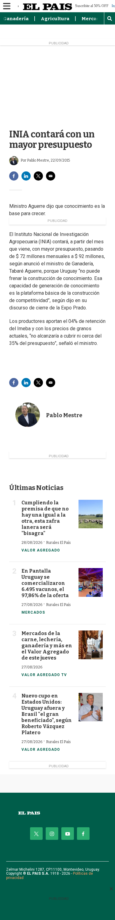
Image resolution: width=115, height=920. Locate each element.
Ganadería (16, 18)
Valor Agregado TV (44, 675)
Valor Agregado (40, 550)
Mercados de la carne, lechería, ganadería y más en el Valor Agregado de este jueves (46, 645)
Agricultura (55, 18)
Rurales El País (58, 542)
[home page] (57, 813)
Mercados (93, 18)
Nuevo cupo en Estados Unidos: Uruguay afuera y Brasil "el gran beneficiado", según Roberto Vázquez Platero (46, 714)
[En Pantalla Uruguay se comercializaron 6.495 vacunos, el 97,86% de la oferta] (91, 582)
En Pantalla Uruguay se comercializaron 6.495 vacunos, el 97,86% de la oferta (45, 583)
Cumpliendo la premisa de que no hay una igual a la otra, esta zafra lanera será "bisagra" (45, 518)
